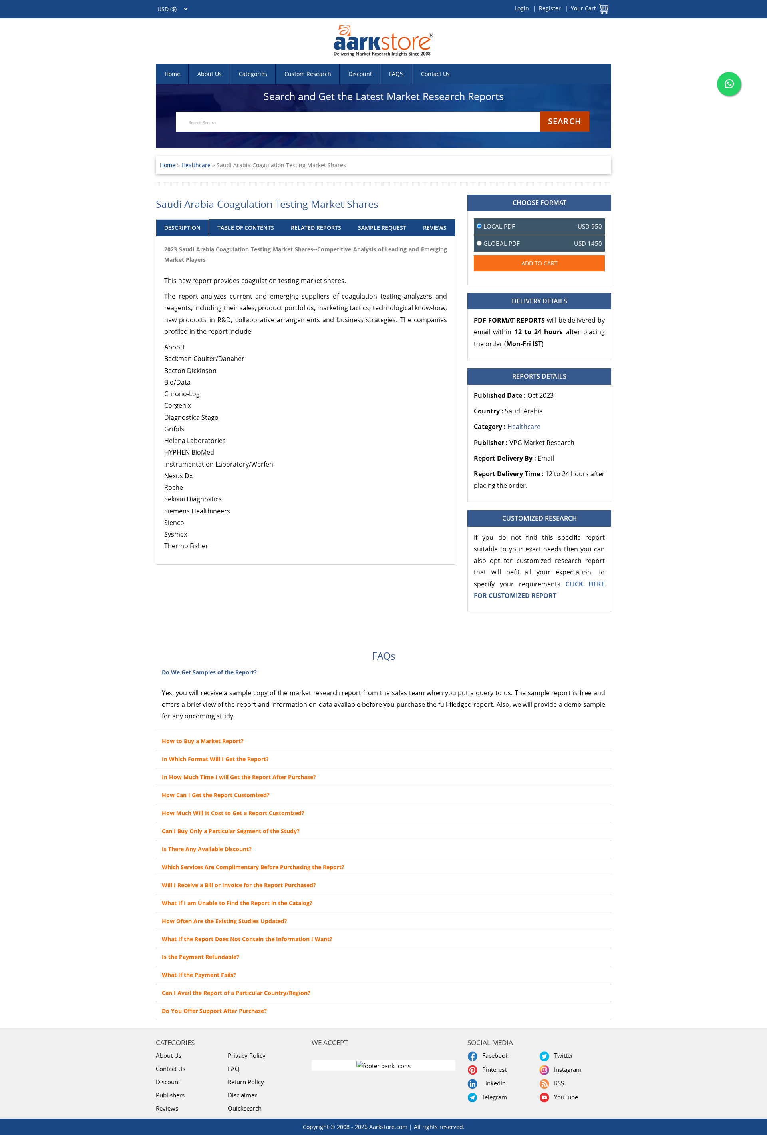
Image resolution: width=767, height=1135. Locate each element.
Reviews (167, 1108)
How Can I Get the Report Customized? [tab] (216, 795)
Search (564, 121)
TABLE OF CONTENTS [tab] (245, 227)
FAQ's (396, 74)
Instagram (566, 1069)
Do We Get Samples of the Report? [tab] (209, 672)
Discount (360, 74)
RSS (557, 1083)
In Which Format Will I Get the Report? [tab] (215, 759)
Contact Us (435, 74)
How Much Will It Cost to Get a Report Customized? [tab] (233, 813)
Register (550, 8)
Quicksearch (245, 1108)
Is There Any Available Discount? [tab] (207, 849)
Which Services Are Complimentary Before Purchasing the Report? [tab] (253, 867)
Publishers (170, 1095)
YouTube (564, 1097)
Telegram (493, 1097)
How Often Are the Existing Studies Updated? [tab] (224, 921)
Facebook (494, 1055)
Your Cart (583, 8)
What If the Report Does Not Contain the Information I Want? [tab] (247, 939)
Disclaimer (242, 1095)
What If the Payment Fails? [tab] (199, 975)
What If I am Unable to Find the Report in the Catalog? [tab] (237, 903)
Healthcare (196, 165)
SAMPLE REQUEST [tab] (382, 227)
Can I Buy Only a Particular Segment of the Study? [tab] (231, 831)
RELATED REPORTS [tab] (316, 227)
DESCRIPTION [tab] (182, 227)
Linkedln (492, 1083)
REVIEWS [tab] (435, 227)
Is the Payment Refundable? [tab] (200, 957)
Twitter (562, 1055)
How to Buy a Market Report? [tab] (203, 741)
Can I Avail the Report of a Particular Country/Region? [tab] (236, 993)
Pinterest (493, 1069)
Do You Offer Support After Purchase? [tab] (214, 1011)
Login (522, 8)
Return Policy (246, 1082)
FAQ (234, 1069)
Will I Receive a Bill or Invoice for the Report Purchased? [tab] (239, 885)
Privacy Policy (247, 1055)
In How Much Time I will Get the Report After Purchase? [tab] (239, 777)
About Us (209, 74)
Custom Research (307, 74)
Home (172, 74)
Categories (253, 74)
